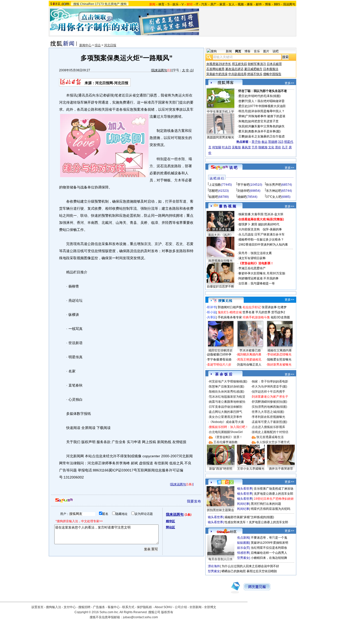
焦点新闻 (243, 537)
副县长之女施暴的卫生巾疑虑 (265, 136)
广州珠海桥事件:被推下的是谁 (265, 116)
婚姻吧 (242, 197)
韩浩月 (243, 111)
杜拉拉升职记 (252, 307)
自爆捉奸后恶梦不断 (220, 286)
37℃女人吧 (273, 197)
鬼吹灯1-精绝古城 (230, 312)
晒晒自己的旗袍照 (233, 571)
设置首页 (37, 607)
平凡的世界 (262, 312)
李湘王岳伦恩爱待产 (252, 268)
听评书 (211, 307)
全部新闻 (195, 607)
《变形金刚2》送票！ (227, 437)
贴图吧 (213, 197)
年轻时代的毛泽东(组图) (264, 96)
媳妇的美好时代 (268, 224)
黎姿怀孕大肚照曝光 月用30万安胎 (261, 273)
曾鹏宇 (243, 101)
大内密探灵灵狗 (249, 229)
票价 (278, 147)
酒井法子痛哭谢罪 (281, 468)
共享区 (211, 317)
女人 (232, 4)
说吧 (276, 51)
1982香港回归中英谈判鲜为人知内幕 (263, 244)
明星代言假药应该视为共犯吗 (270, 509)
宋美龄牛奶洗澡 (217, 74)
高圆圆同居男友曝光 (220, 137)
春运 (264, 142)
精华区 (170, 521)
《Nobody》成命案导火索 (226, 422)
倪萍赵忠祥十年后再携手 (268, 391)
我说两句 (289, 4)
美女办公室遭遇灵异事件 (225, 417)
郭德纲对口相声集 (230, 307)
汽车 (204, 4)
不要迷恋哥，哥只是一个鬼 (269, 537)
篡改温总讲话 (234, 69)
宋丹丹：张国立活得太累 (255, 253)
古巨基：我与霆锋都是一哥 (256, 283)
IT (197, 4)
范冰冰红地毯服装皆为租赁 (227, 396)
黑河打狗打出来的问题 (266, 504)
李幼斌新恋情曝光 (279, 354)
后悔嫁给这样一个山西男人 (269, 553)
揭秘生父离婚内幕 (279, 350)
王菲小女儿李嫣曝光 (250, 468)
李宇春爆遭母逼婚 (219, 359)
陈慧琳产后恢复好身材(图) (226, 386)
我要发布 (194, 501)
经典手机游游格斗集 (256, 317)
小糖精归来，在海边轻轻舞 (269, 558)
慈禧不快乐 (254, 74)
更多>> (289, 83)
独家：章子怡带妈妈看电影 (270, 381)
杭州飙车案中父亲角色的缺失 (265, 126)
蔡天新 (243, 131)
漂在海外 (214, 566)
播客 (250, 4)
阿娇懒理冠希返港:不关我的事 (258, 278)
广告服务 (99, 607)
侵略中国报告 (272, 74)
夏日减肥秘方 (253, 69)
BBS (277, 4)
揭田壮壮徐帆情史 (220, 350)
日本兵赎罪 (274, 64)
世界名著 (248, 312)
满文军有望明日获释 (252, 258)
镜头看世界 (244, 488)
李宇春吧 (243, 184)
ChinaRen (87, 4)
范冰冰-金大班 (273, 214)
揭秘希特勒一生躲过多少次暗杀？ (261, 239)
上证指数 (215, 184)
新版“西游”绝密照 (220, 468)
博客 (268, 4)
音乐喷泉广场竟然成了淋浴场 (273, 488)
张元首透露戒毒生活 (270, 437)
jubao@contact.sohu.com (140, 617)
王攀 (241, 136)
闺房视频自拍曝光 (220, 260)
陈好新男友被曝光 (279, 364)
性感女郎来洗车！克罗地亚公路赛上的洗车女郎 (256, 522)
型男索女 (243, 558)
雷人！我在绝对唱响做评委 (266, 101)
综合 (98, 45)
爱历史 (243, 96)
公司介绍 (181, 607)
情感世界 (243, 553)
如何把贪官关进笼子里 (263, 121)
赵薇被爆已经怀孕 (219, 354)
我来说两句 (159, 70)
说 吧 (233, 167)
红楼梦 (282, 307)
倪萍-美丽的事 (272, 229)
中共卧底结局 (237, 74)
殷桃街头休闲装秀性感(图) (226, 391)
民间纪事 (243, 504)
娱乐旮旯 (243, 548)
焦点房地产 (112, 4)
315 (280, 142)
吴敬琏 (236, 147)
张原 (241, 126)
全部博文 (210, 607)
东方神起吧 (273, 191)
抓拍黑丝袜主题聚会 (220, 510)
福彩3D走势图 (280, 317)
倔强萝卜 (244, 224)
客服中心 (114, 607)
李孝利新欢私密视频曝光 (268, 417)
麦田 (254, 224)
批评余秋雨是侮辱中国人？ (266, 111)
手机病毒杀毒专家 (230, 317)
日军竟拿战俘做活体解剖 (225, 407)
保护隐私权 (144, 607)
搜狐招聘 (84, 607)
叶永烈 (226, 147)
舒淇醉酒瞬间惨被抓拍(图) (269, 401)
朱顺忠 (243, 121)
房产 (213, 4)
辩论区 (170, 527)
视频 (241, 4)
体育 (161, 4)
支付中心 (70, 607)
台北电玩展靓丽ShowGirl (226, 432)
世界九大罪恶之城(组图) (268, 412)
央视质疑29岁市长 (218, 64)
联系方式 (128, 607)
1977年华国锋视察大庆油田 (267, 106)
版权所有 (167, 612)
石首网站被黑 (215, 69)
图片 (266, 51)
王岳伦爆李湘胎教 (225, 442)
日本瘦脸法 (270, 69)
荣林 (241, 116)
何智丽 (216, 147)
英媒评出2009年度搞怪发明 (269, 542)
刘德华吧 (243, 191)
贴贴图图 (243, 542)
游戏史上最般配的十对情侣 (270, 432)
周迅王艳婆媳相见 (249, 359)
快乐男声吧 (273, 184)
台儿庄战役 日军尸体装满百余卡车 (261, 234)
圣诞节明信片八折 (219, 364)
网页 (238, 51)
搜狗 (123, 4)
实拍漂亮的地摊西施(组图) (269, 407)
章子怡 (256, 142)
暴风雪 (246, 147)
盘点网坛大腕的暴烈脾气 (225, 412)
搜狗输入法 (53, 607)
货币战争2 (278, 312)
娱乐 (176, 4)
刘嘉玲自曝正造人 (249, 364)
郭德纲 (272, 142)
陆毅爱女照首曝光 (279, 359)
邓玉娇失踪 (239, 64)
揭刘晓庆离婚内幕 (249, 354)
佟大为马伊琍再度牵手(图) (269, 386)
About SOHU (163, 607)
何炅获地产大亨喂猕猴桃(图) (228, 381)
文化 (271, 147)
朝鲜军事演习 (257, 64)
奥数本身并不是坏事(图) (264, 131)
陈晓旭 (262, 147)
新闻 (229, 51)
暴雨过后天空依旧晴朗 (262, 571)
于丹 (255, 147)
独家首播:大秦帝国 (250, 214)
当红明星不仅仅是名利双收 (269, 548)
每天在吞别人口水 (220, 559)
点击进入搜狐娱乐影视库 (268, 427)
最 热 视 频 (227, 206)
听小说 (211, 312)
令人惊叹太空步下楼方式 (273, 442)
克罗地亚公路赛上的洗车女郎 (273, 493)
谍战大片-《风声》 (220, 235)
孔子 (285, 147)
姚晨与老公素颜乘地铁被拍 (227, 401)
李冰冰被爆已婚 (250, 350)
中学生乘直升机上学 (220, 111)
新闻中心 (85, 45)
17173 (99, 4)
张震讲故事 (269, 307)
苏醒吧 (213, 191)
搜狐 (76, 4)
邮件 (259, 4)
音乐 (257, 51)
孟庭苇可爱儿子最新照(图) (269, 422)
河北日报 (110, 45)
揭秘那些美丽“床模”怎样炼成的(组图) (249, 517)
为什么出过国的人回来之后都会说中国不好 (250, 566)
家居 (222, 4)
